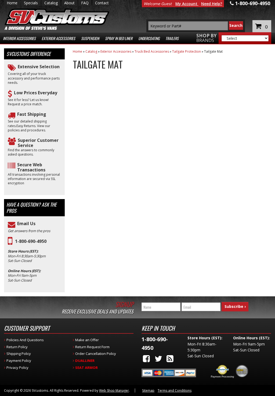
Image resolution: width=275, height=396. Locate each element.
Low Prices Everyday (35, 92)
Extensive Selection (39, 66)
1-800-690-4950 (30, 241)
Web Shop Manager (114, 390)
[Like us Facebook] (146, 358)
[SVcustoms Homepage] (57, 22)
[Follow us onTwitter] (158, 358)
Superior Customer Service (38, 143)
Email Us (26, 223)
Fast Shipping (31, 114)
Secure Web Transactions (31, 167)
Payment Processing (222, 376)
